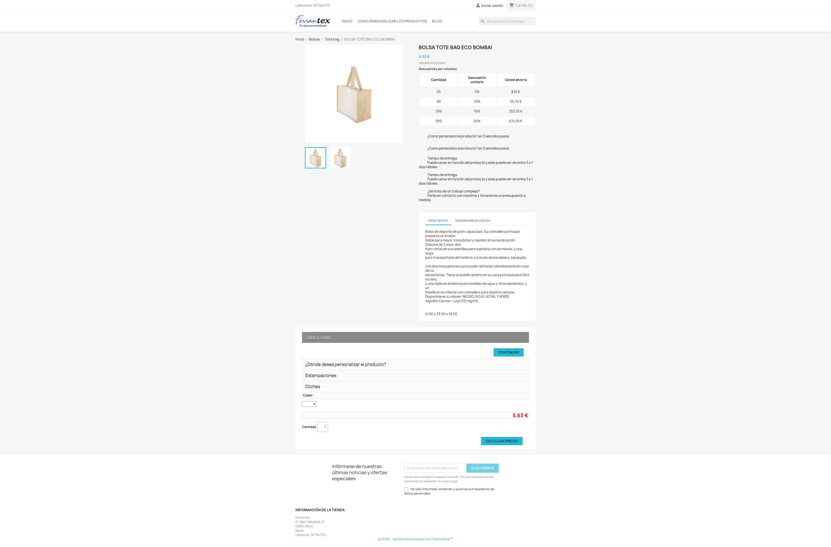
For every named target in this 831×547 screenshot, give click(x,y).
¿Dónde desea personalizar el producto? (345, 364)
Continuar (508, 352)
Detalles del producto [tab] (473, 220)
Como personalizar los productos (392, 21)
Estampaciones (320, 375)
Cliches (312, 386)
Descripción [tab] (438, 220)
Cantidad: (309, 427)
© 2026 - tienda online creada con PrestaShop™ (415, 539)
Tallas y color (318, 337)
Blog (437, 21)
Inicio (347, 21)
